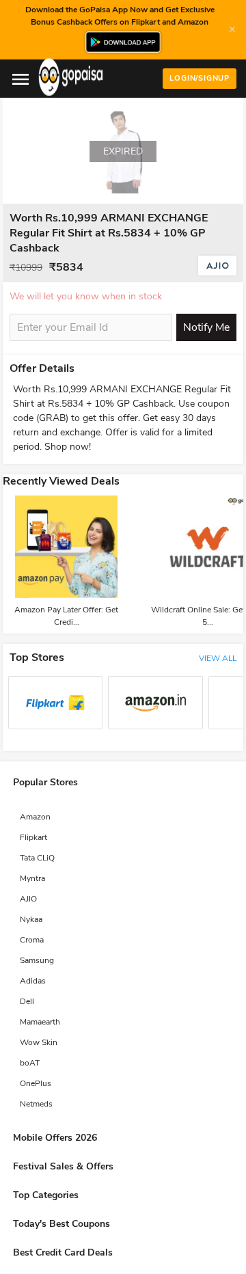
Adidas (33, 980)
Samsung (37, 960)
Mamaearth (40, 1021)
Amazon (35, 816)
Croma (32, 939)
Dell (27, 1001)
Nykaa (31, 919)
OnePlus (35, 1083)
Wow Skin (38, 1042)
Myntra (32, 878)
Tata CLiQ (37, 857)
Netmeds (36, 1103)
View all (217, 658)
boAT (30, 1062)
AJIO (28, 898)
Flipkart (33, 837)
